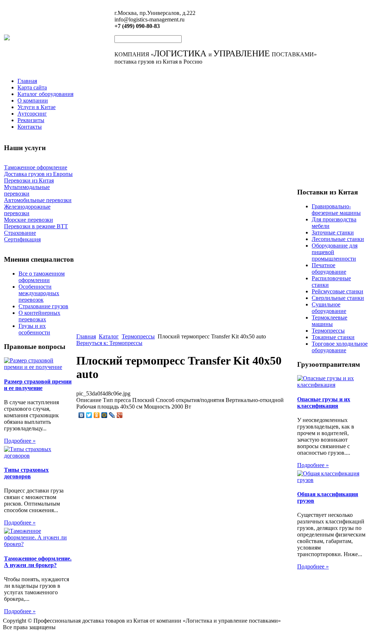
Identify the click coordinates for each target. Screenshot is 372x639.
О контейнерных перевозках (39, 316)
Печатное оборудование (329, 268)
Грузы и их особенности (34, 329)
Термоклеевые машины (329, 320)
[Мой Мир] (104, 415)
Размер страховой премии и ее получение (38, 384)
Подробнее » (20, 441)
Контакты (29, 127)
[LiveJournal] (112, 415)
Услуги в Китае (36, 107)
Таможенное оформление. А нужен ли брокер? (38, 561)
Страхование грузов (43, 306)
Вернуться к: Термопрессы (109, 343)
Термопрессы (138, 336)
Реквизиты (30, 120)
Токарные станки (333, 337)
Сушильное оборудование (329, 307)
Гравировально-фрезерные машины (336, 209)
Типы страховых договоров (26, 473)
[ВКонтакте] (81, 415)
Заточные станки (333, 232)
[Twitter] (89, 415)
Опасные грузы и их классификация (323, 402)
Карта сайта (32, 87)
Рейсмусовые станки (337, 291)
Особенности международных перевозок (39, 293)
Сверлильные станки (338, 298)
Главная (27, 81)
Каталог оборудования (45, 94)
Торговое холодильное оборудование (340, 347)
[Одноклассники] (97, 415)
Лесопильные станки (338, 239)
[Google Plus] (120, 415)
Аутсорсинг (32, 113)
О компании (32, 100)
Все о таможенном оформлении (42, 276)
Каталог (109, 336)
